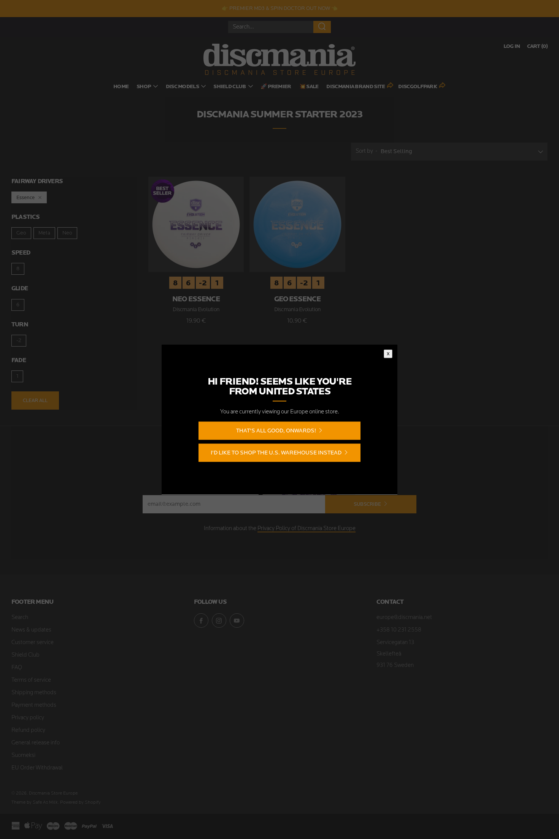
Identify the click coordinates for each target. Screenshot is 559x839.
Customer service (32, 643)
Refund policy (28, 730)
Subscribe (367, 504)
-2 (18, 340)
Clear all (35, 400)
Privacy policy (27, 718)
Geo (21, 233)
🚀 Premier (275, 87)
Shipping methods (33, 693)
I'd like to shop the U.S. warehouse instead (276, 453)
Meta (44, 233)
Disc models (182, 87)
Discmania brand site (355, 87)
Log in (511, 46)
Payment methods (33, 705)
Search (19, 618)
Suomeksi (23, 755)
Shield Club (229, 87)
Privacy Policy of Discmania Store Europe (306, 529)
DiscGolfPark (417, 87)
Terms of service (31, 680)
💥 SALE (309, 87)
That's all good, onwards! (276, 430)
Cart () (537, 46)
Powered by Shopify (80, 802)
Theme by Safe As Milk (34, 802)
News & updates (31, 630)
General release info (35, 743)
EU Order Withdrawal (37, 768)
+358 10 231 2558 (398, 630)
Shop (144, 87)
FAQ (16, 668)
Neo (67, 233)
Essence (25, 197)
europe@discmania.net (404, 618)
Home (121, 87)
